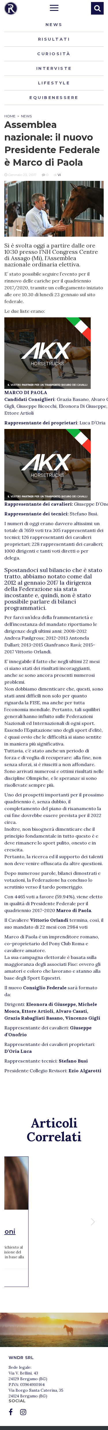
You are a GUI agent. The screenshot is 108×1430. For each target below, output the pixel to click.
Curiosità (54, 53)
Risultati (54, 39)
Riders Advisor (10, 8)
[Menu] (54, 8)
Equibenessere (54, 97)
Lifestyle (54, 83)
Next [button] (93, 1221)
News (54, 24)
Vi (59, 175)
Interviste (54, 68)
